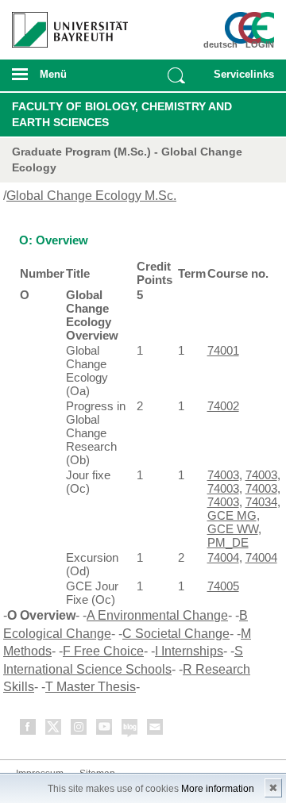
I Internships (189, 651)
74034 (261, 502)
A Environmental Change (157, 615)
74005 (223, 586)
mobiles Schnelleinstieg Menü (240, 79)
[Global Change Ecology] (252, 28)
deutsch (220, 44)
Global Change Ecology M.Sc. (91, 195)
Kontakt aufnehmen (155, 729)
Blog (130, 729)
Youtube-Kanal (105, 729)
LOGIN (259, 44)
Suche (176, 75)
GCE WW (232, 529)
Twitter (54, 729)
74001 (223, 350)
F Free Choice (103, 651)
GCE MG (232, 515)
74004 (223, 557)
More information (217, 788)
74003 (223, 475)
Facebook (28, 729)
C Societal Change (176, 633)
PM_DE (228, 542)
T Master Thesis (90, 687)
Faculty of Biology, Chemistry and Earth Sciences (122, 114)
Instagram (79, 729)
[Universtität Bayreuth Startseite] (64, 24)
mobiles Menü (63, 79)
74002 (223, 406)
